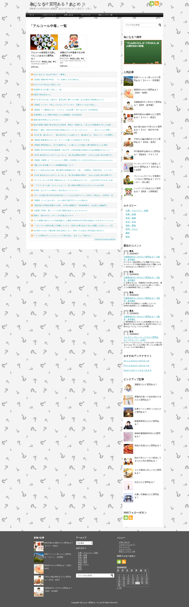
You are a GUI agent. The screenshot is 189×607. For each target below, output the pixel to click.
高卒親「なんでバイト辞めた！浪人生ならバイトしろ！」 (57, 190)
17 (124, 580)
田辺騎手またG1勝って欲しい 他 (47, 90)
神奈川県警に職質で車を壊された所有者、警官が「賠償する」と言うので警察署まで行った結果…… (74, 125)
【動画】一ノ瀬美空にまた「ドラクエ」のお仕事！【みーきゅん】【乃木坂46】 (66, 110)
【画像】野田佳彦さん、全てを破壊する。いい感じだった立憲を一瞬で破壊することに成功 (70, 145)
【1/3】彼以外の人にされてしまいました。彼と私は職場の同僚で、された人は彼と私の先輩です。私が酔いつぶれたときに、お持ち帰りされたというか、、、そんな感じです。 (75, 175)
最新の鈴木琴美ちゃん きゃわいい (47, 120)
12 (133, 578)
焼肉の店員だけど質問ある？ (147, 445)
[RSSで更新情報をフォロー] (157, 3)
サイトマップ (86, 15)
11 (128, 578)
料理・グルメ (132, 229)
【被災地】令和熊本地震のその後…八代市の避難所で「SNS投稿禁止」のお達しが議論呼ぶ (70, 205)
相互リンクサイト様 (105, 15)
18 (128, 580)
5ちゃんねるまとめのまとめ (136, 365)
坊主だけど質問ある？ (144, 482)
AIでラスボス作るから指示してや (47, 85)
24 (124, 583)
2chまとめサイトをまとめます (138, 370)
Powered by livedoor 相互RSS (105, 239)
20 (137, 580)
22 (146, 580)
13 (137, 578)
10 (124, 578)
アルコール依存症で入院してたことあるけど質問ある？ (43, 55)
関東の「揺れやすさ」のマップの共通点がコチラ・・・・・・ (59, 215)
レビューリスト (125, 549)
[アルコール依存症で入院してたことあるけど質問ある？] (44, 42)
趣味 (128, 233)
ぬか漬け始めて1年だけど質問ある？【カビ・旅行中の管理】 (148, 130)
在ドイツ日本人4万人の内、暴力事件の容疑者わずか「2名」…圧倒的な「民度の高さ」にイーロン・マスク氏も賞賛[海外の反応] (75, 170)
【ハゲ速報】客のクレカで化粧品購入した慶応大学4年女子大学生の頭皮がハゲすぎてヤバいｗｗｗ (74, 221)
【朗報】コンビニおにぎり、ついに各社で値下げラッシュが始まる (61, 200)
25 (128, 583)
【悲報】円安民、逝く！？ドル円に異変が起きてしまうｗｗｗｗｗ (61, 210)
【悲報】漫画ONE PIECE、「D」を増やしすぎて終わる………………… (62, 80)
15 (146, 578)
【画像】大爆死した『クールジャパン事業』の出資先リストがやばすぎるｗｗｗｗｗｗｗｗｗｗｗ (73, 160)
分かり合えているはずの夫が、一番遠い (50, 74)
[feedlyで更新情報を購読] (152, 3)
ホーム (32, 15)
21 (142, 580)
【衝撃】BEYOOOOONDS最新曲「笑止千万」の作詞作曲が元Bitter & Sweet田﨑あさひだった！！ (73, 150)
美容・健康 (131, 218)
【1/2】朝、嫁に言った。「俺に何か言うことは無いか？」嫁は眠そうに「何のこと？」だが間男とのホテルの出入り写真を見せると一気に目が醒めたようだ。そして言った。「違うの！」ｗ (75, 135)
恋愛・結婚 (131, 214)
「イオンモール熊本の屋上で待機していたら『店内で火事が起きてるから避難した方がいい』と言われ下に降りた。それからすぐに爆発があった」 (75, 226)
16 (119, 580)
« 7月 (119, 588)
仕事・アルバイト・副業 (137, 210)
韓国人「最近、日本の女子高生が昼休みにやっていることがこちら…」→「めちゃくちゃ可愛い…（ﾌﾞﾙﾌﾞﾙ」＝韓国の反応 (75, 130)
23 (119, 583)
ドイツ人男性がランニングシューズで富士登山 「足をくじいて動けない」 (63, 236)
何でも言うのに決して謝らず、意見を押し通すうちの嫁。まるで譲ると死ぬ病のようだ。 (70, 100)
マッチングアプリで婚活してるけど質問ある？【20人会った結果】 (147, 167)
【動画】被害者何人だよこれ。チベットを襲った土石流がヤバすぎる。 (62, 140)
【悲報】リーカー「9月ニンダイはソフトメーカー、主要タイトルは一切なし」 (66, 105)
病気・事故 (47, 61)
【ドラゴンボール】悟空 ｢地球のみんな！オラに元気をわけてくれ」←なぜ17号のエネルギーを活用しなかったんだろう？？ (75, 180)
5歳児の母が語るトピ (42, 95)
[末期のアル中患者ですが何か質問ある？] (73, 42)
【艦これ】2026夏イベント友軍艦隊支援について (54, 165)
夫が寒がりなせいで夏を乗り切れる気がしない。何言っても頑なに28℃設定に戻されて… (70, 231)
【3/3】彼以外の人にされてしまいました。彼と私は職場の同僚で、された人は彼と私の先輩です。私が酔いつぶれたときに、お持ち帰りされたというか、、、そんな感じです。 (75, 155)
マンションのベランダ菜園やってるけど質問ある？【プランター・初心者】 (147, 179)
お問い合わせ (68, 15)
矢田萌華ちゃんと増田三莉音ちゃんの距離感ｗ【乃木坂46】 (58, 115)
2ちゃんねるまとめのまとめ (136, 361)
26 (133, 583)
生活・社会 (131, 222)
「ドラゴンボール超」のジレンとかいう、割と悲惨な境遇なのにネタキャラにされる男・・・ (71, 185)
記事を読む (35, 67)
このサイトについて (49, 15)
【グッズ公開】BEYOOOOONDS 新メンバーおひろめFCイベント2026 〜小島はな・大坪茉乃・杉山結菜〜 (75, 195)
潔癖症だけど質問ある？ (145, 384)
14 (142, 578)
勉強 (128, 237)
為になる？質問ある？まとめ (55, 4)
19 (133, 580)
